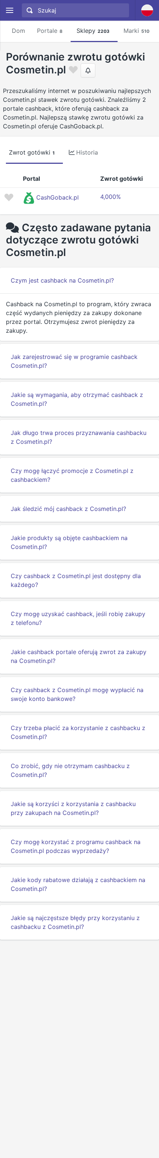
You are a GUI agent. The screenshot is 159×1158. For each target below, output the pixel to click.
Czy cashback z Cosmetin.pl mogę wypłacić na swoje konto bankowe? (77, 694)
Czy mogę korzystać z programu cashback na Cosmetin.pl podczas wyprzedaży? (76, 846)
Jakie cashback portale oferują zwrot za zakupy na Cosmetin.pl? (78, 656)
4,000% (110, 196)
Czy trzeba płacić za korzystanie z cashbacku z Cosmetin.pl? (78, 732)
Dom (18, 30)
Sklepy (93, 30)
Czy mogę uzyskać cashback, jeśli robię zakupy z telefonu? (78, 618)
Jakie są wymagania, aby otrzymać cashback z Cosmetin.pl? (77, 399)
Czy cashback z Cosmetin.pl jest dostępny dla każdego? (76, 580)
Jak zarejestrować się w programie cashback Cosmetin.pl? (74, 361)
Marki (136, 30)
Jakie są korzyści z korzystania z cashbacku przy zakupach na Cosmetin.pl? (73, 808)
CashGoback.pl (57, 197)
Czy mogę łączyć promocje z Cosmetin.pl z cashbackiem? (72, 475)
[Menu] (9, 10)
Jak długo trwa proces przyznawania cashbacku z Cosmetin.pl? (78, 437)
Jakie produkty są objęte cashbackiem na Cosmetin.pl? (69, 542)
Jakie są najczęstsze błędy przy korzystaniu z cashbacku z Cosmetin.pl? (75, 922)
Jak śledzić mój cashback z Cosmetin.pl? (68, 508)
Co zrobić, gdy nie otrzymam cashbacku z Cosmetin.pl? (70, 770)
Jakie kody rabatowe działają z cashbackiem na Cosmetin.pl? (78, 884)
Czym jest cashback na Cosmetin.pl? (62, 280)
